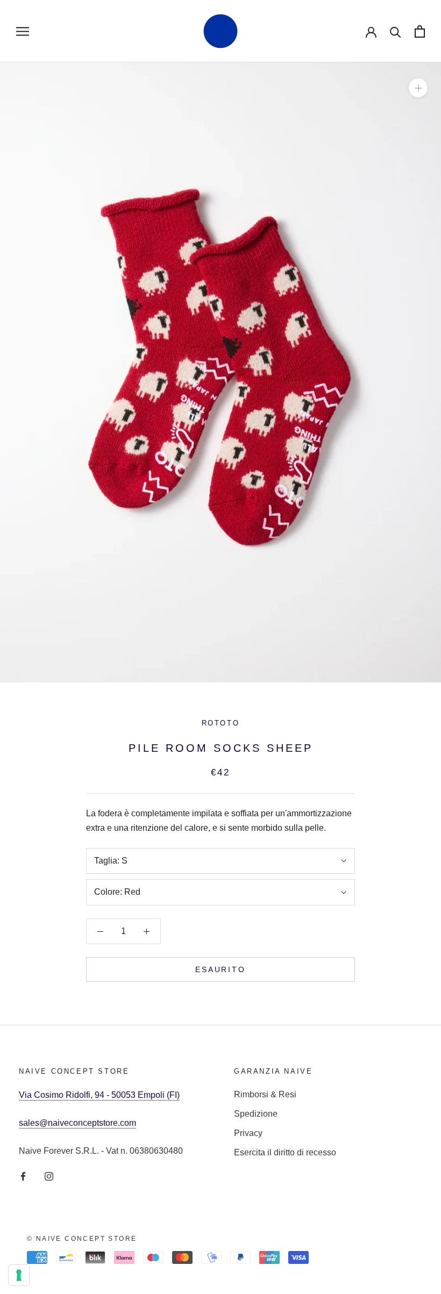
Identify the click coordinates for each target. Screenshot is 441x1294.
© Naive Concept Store (82, 1238)
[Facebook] (23, 1176)
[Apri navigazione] (22, 30)
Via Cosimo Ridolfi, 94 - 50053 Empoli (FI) (99, 1094)
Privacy (248, 1133)
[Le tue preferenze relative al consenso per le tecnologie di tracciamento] (19, 1275)
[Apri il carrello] (420, 31)
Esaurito (220, 969)
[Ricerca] (395, 31)
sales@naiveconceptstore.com (77, 1122)
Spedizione (256, 1113)
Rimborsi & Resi (265, 1094)
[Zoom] (418, 87)
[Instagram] (49, 1176)
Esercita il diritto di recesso (285, 1152)
